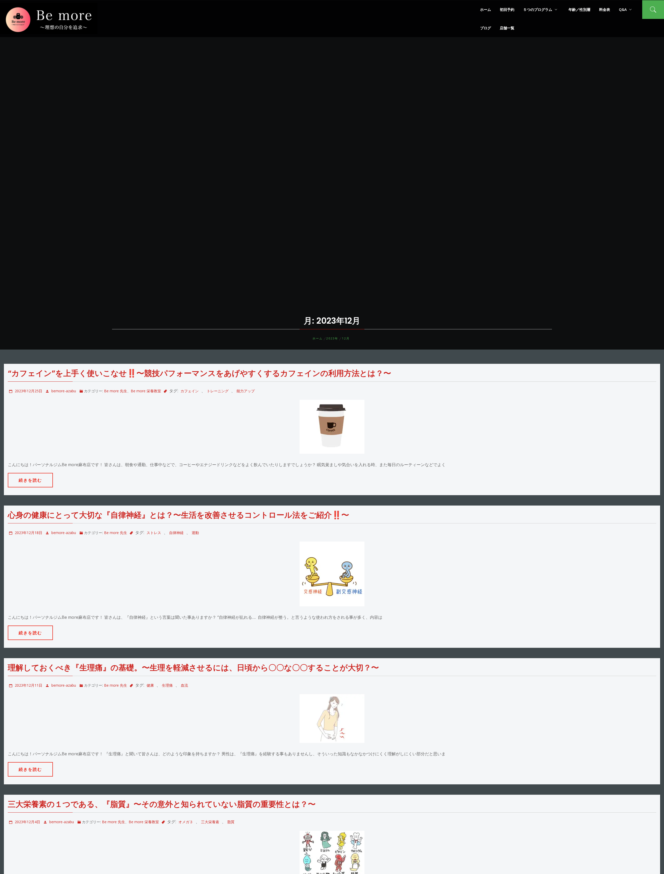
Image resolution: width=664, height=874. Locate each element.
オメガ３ (185, 821)
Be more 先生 (115, 390)
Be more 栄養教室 (146, 390)
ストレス (154, 532)
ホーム (485, 9)
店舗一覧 (507, 27)
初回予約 (507, 9)
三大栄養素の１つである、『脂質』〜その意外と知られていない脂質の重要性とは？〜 (162, 804)
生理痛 (167, 685)
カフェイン (190, 390)
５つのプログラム (537, 9)
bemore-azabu (63, 390)
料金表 (604, 9)
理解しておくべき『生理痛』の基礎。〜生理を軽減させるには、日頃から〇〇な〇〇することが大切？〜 (193, 667)
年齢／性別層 (579, 9)
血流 (184, 685)
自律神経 (176, 532)
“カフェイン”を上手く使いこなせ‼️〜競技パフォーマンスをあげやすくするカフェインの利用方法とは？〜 (199, 373)
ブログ (485, 27)
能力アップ (246, 390)
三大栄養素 (210, 821)
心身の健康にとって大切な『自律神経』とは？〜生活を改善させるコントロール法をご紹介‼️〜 (178, 515)
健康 (150, 685)
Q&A (623, 9)
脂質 (230, 821)
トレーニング (218, 390)
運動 (195, 532)
